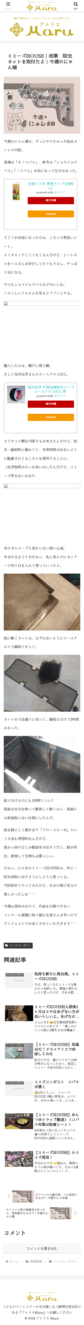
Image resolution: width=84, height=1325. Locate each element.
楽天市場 (51, 200)
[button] (75, 836)
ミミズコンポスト (20, 945)
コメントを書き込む (42, 1248)
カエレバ (59, 192)
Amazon (51, 214)
